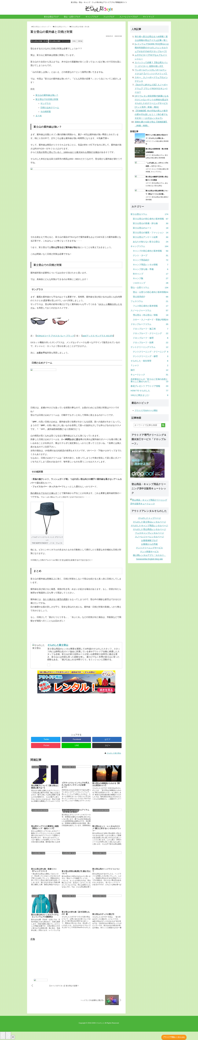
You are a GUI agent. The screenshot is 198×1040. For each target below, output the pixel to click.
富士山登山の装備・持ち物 (39, 41)
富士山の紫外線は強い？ (47, 95)
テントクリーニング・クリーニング (150, 352)
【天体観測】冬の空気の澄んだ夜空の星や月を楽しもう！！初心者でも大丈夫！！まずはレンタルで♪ (151, 114)
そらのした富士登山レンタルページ (149, 522)
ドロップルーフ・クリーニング (150, 333)
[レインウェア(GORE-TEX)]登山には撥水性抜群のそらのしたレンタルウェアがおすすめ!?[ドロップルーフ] (152, 48)
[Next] (8, 1035)
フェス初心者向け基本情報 (150, 306)
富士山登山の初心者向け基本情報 (150, 219)
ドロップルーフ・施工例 (150, 329)
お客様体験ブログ (149, 540)
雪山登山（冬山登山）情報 (150, 315)
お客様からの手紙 (149, 544)
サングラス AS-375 (97, 336)
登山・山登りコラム (149, 287)
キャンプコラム (156, 172)
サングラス (45, 103)
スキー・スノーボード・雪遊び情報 (150, 319)
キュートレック (149, 374)
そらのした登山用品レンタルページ (149, 529)
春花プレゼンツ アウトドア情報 (149, 386)
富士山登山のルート (150, 228)
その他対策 (45, 111)
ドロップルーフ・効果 (150, 342)
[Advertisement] (76, 714)
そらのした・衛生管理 (149, 361)
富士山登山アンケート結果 (150, 237)
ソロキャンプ (150, 283)
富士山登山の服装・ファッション (59, 41)
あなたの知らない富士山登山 (150, 242)
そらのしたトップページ (149, 518)
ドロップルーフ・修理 (150, 338)
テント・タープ (150, 255)
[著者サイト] (48, 664)
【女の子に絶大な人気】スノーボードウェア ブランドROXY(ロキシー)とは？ (151, 88)
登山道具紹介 (150, 297)
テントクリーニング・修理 (150, 356)
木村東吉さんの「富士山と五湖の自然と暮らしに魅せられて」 (149, 380)
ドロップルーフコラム (149, 324)
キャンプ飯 (150, 278)
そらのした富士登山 (58, 645)
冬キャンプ (150, 274)
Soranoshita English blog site (149, 559)
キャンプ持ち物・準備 (150, 269)
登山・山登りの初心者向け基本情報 (150, 292)
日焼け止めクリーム (49, 107)
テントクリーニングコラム (149, 347)
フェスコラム (149, 301)
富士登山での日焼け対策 (47, 99)
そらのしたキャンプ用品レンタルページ (149, 525)
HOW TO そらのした (149, 391)
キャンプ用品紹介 (150, 260)
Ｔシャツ (149, 365)
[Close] (13, 1037)
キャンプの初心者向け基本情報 (150, 251)
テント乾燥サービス (149, 551)
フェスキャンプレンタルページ (149, 533)
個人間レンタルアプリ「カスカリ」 (149, 555)
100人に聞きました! (149, 395)
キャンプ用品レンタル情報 (150, 264)
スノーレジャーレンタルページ (149, 537)
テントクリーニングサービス (149, 548)
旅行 (149, 370)
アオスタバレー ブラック (55, 336)
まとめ (39, 116)
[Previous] (3, 1035)
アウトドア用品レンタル (174, 1037)
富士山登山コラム (158, 155)
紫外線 (80, 41)
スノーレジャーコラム (149, 310)
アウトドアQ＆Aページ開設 (146, 410)
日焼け (74, 41)
